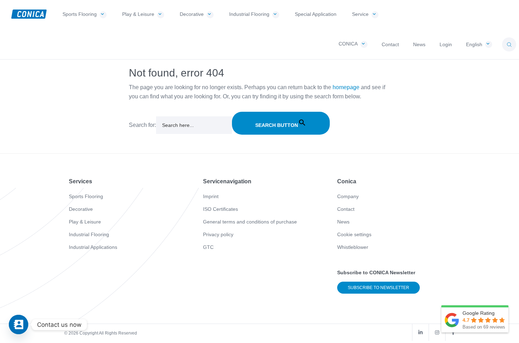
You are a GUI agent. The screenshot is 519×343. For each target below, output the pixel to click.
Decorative (81, 209)
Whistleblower (352, 247)
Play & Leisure (85, 222)
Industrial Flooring (89, 234)
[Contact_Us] (18, 324)
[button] (509, 44)
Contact (345, 209)
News (343, 222)
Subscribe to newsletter (378, 287)
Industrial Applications (93, 247)
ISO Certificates (220, 209)
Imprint (211, 196)
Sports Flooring (86, 196)
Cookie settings (354, 234)
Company (348, 196)
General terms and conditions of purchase (250, 222)
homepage (346, 87)
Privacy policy (218, 234)
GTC (208, 247)
